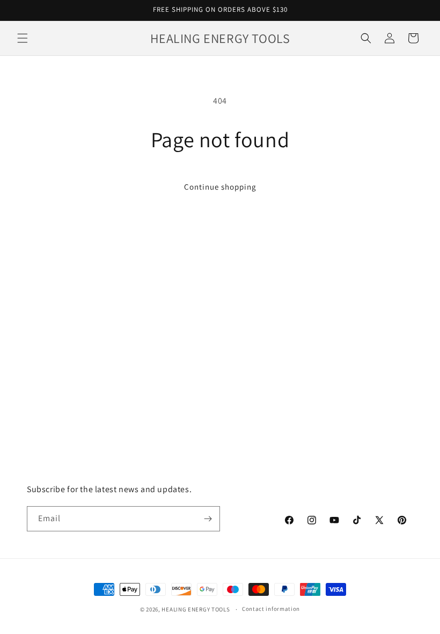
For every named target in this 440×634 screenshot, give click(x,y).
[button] (22, 38)
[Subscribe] (207, 518)
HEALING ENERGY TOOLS (196, 609)
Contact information (271, 609)
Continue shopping (220, 187)
